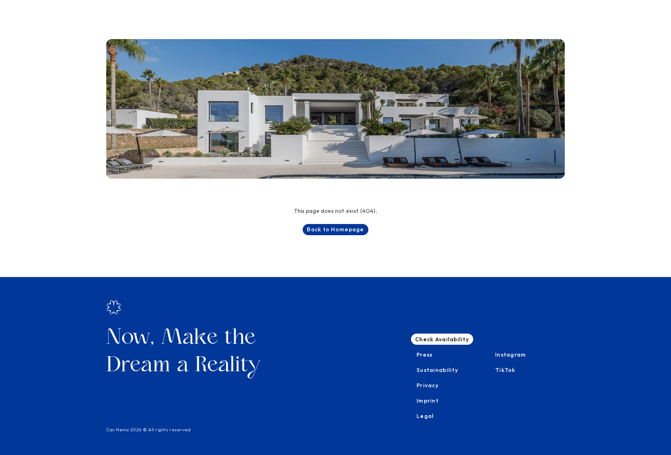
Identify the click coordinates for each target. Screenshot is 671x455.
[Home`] (113, 307)
